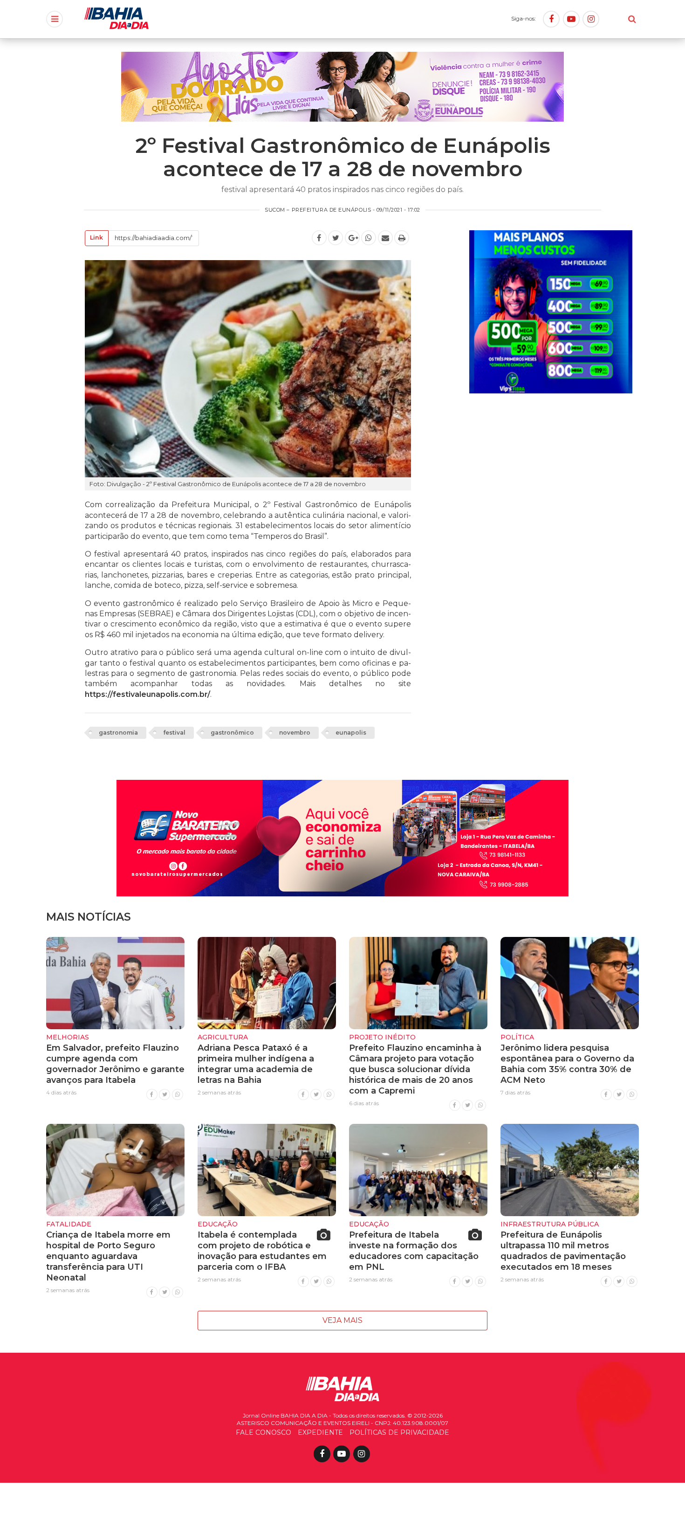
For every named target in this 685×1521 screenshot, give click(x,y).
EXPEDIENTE (320, 1432)
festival (174, 732)
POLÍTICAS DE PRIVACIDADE (399, 1432)
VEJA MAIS (342, 1320)
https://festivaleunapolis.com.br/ (147, 694)
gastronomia (118, 732)
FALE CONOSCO (263, 1432)
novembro (294, 732)
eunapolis (351, 732)
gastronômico (232, 732)
